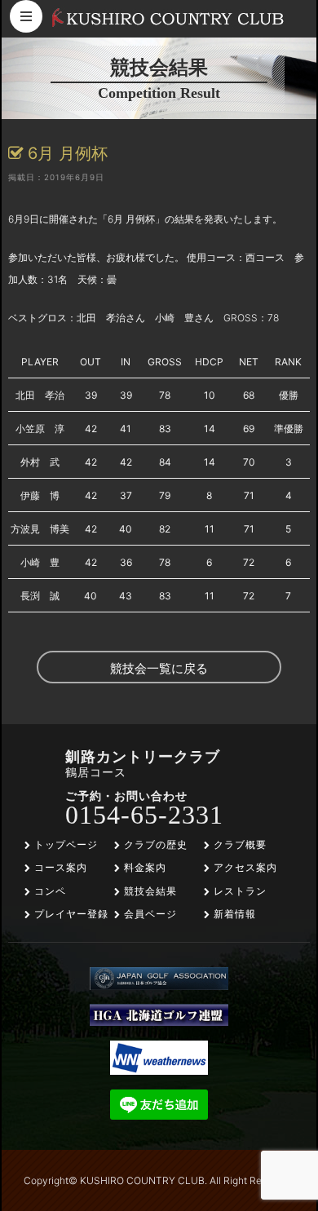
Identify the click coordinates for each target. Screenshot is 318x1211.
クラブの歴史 (154, 844)
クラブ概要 (238, 844)
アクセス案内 (243, 867)
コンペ (48, 891)
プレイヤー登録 (69, 914)
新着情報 (233, 914)
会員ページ (149, 914)
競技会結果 (149, 891)
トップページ (64, 844)
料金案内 (143, 867)
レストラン (238, 891)
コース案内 (59, 867)
